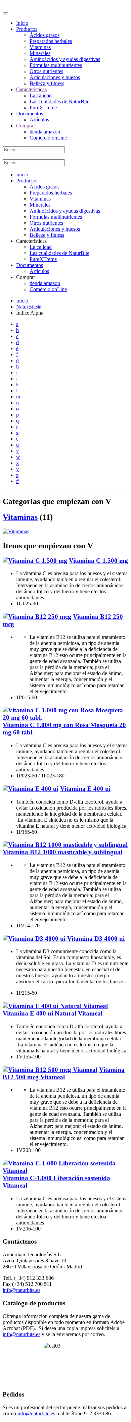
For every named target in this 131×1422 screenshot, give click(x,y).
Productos (26, 29)
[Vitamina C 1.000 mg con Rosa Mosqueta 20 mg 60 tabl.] (65, 717)
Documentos (29, 113)
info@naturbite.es (21, 1290)
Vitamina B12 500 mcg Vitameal (64, 1073)
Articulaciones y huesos (55, 77)
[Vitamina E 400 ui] (30, 788)
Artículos (39, 119)
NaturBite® (28, 307)
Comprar (25, 125)
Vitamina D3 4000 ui (96, 938)
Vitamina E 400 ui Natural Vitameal (52, 1013)
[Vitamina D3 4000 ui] (34, 938)
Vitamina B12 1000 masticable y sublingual (62, 852)
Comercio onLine (48, 138)
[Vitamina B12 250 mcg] (37, 616)
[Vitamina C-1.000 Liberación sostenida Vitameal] (65, 1170)
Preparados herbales (51, 41)
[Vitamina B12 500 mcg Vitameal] (50, 1069)
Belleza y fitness (47, 83)
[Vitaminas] (16, 531)
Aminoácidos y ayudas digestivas (65, 59)
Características (31, 89)
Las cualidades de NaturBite (59, 101)
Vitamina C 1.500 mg (98, 560)
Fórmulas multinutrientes (56, 65)
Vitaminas (40, 47)
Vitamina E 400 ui (85, 788)
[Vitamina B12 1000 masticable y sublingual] (65, 844)
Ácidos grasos (44, 35)
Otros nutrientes (46, 71)
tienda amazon (45, 131)
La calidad (41, 95)
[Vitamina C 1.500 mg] (35, 560)
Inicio (22, 23)
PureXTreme (43, 107)
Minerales (40, 53)
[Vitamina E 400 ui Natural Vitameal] (55, 1005)
